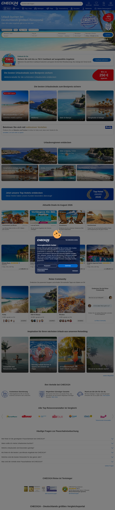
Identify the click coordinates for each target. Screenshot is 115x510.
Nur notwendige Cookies (72, 239)
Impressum (75, 270)
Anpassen (47, 265)
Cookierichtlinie (41, 270)
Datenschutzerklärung (42, 269)
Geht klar (68, 265)
